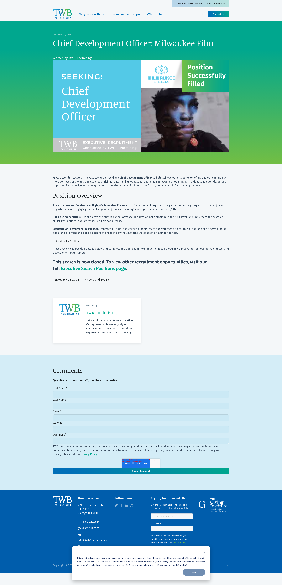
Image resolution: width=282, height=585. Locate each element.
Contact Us (218, 14)
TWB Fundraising (80, 58)
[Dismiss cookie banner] (204, 552)
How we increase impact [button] (125, 14)
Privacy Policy (89, 454)
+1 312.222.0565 (90, 528)
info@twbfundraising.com (92, 543)
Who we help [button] (156, 14)
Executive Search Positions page (93, 268)
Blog (209, 3)
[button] (201, 14)
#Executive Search (66, 279)
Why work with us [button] (91, 14)
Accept (194, 572)
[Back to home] (62, 14)
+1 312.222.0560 (90, 521)
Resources (219, 3)
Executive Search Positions (190, 3)
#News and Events (97, 279)
